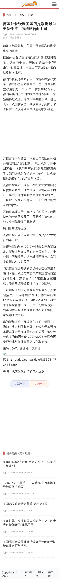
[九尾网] (29, 4)
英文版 (50, 573)
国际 (30, 14)
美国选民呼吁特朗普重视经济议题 (25, 503)
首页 (22, 14)
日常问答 (40, 573)
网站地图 (29, 573)
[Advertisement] (29, 133)
